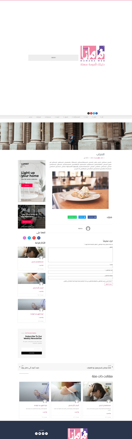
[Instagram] (88, 113)
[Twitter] (94, 113)
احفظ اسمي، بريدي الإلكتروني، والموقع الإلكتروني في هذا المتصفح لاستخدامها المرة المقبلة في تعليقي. (87, 281)
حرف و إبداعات (48, 117)
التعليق (111, 247)
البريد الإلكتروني (109, 270)
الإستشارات (38, 117)
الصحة (86, 117)
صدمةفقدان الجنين (37, 261)
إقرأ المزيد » (41, 265)
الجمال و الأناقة (76, 117)
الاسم (111, 264)
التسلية (57, 117)
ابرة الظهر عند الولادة (37, 314)
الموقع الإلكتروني (109, 275)
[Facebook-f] (96, 113)
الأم (102, 117)
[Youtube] (91, 113)
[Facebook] (38, 238)
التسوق (66, 117)
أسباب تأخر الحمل (38, 288)
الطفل (94, 117)
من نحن (30, 117)
